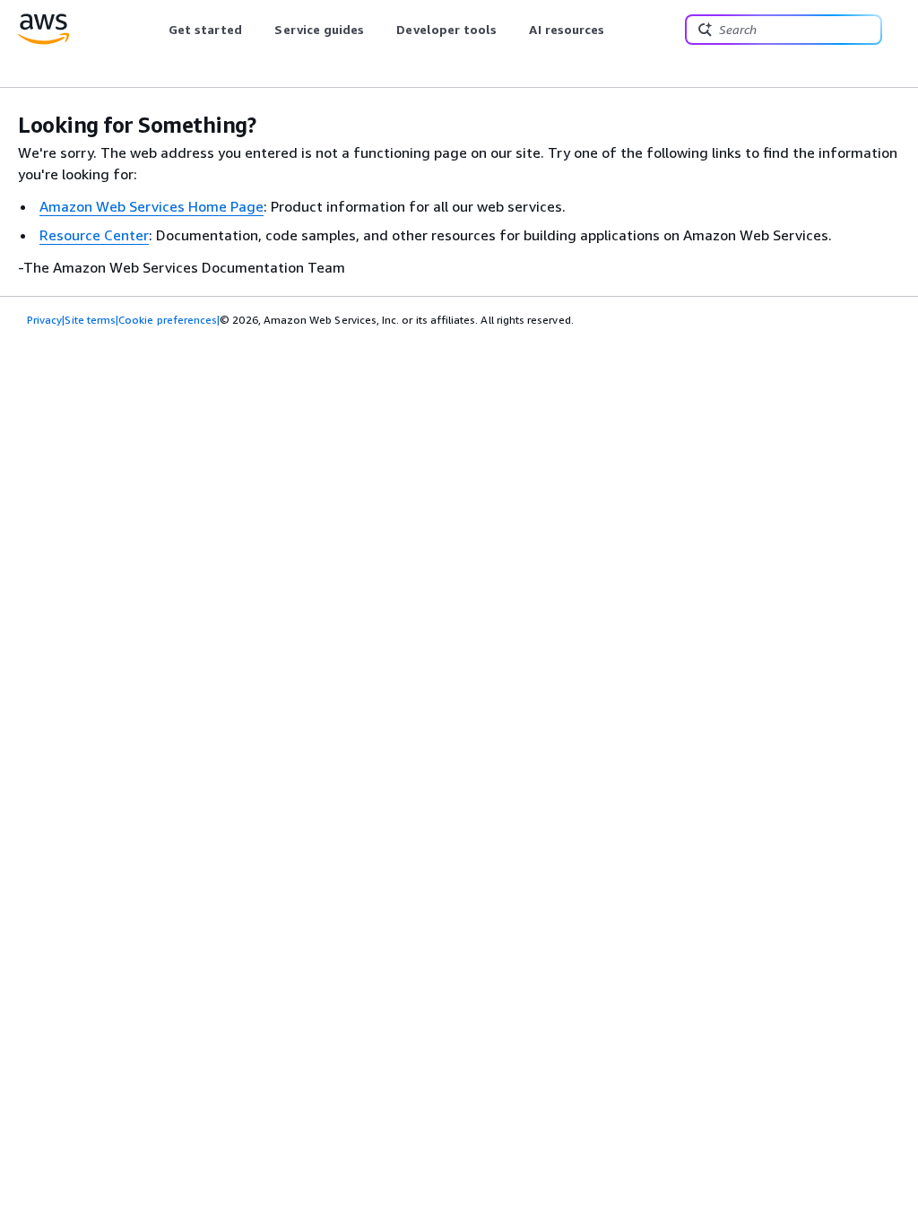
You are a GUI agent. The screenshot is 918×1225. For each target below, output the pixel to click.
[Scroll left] (154, 29)
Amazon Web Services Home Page (151, 206)
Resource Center (94, 235)
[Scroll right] (618, 29)
